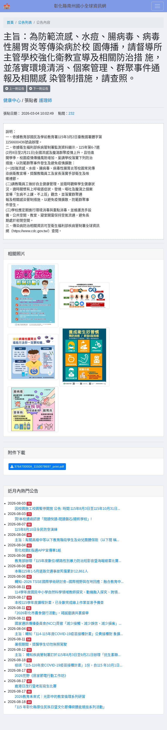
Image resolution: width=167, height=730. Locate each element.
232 (71, 113)
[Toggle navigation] (157, 6)
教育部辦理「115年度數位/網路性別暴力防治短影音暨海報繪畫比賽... (68, 561)
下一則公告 (40, 88)
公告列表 (25, 22)
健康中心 (12, 100)
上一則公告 (16, 88)
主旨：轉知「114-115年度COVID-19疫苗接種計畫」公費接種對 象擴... (69, 634)
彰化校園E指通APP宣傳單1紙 (38, 550)
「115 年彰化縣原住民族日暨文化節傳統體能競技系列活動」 (60, 707)
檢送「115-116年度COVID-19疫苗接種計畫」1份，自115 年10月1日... (68, 665)
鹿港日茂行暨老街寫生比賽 (36, 686)
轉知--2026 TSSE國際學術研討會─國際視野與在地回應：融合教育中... (69, 582)
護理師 (45, 100)
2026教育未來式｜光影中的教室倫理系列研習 (50, 696)
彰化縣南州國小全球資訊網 (80, 6)
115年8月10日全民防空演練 (36, 529)
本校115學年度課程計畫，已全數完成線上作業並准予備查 (59, 602)
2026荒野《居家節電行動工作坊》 (41, 676)
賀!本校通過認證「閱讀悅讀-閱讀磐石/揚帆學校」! (53, 519)
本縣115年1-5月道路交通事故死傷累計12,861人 (51, 571)
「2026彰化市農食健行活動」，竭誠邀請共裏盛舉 (52, 613)
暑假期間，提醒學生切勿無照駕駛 (41, 644)
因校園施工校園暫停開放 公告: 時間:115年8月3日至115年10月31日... (67, 508)
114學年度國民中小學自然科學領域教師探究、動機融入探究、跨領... (67, 592)
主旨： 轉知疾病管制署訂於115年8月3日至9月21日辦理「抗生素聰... (67, 655)
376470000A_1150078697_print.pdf (38, 466)
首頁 (10, 22)
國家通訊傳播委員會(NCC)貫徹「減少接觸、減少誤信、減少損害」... (68, 623)
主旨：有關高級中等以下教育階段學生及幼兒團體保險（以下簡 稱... (67, 540)
